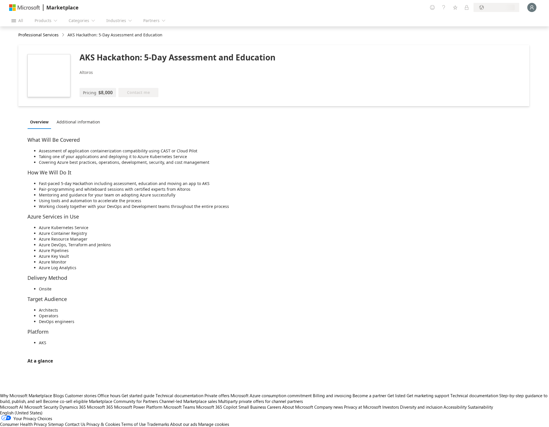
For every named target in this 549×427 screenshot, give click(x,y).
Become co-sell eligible (65, 401)
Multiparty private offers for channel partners (260, 401)
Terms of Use (133, 424)
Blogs (58, 395)
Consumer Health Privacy (23, 424)
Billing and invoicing (332, 395)
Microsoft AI (11, 407)
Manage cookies (213, 424)
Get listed (396, 395)
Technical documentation (179, 395)
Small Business (252, 407)
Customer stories (80, 395)
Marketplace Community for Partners (123, 401)
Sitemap (56, 424)
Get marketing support (428, 395)
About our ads (183, 424)
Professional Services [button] (38, 35)
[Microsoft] (24, 7)
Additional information (78, 122)
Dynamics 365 (72, 407)
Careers (274, 407)
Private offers (216, 395)
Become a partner (369, 395)
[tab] (40, 121)
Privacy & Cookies (103, 424)
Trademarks (158, 424)
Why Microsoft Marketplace (26, 395)
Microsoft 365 (100, 407)
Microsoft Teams (179, 407)
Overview (39, 122)
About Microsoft (297, 407)
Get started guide (138, 395)
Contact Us (75, 424)
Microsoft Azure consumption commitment (271, 395)
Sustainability (480, 407)
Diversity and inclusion (421, 407)
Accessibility (455, 407)
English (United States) (21, 413)
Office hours (109, 395)
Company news (328, 407)
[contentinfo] (63, 35)
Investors (390, 407)
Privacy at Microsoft (362, 407)
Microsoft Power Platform (138, 407)
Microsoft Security (41, 407)
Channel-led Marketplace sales (188, 401)
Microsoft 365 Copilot (216, 407)
